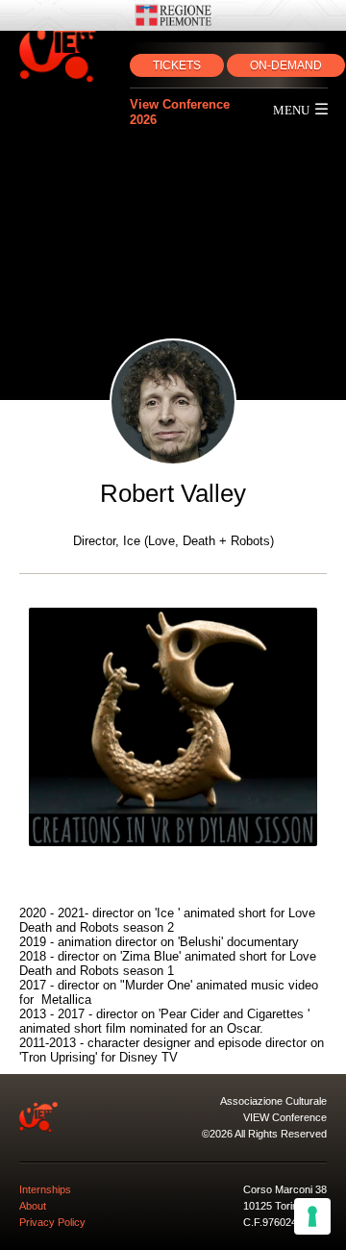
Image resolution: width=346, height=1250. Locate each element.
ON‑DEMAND (286, 65)
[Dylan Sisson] (173, 727)
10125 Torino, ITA (284, 1206)
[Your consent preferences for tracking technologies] (312, 1216)
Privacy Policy (52, 1222)
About (32, 1206)
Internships (45, 1189)
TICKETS (177, 65)
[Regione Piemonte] (173, 15)
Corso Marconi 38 (285, 1189)
